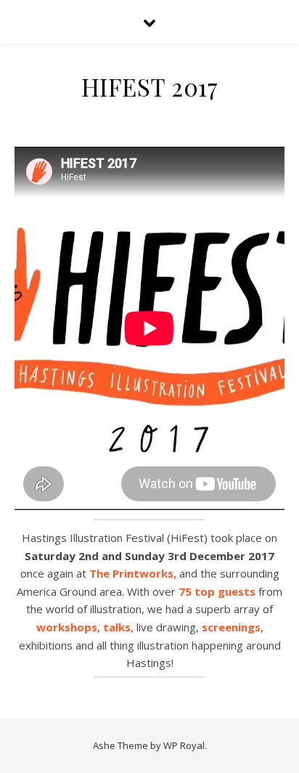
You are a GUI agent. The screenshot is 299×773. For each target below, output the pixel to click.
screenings (231, 627)
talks (117, 627)
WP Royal (184, 745)
